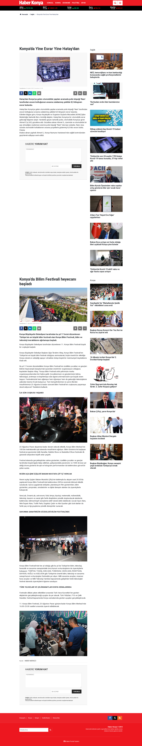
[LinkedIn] (30, 93)
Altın (21, 7)
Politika (75, 3)
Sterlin (112, 7)
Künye (30, 718)
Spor (83, 3)
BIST (45, 7)
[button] (75, 93)
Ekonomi (66, 3)
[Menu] (120, 3)
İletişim (37, 718)
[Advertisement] (71, 31)
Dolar (69, 7)
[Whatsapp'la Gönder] (34, 93)
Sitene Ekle (56, 718)
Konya (58, 3)
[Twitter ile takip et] (114, 718)
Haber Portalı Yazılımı (72, 741)
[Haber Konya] (31, 3)
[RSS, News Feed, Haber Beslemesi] (119, 718)
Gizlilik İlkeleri (46, 718)
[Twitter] (26, 93)
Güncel (50, 3)
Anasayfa (25, 14)
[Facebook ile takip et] (110, 718)
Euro (91, 7)
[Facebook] (21, 93)
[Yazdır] (39, 93)
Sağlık (32, 14)
